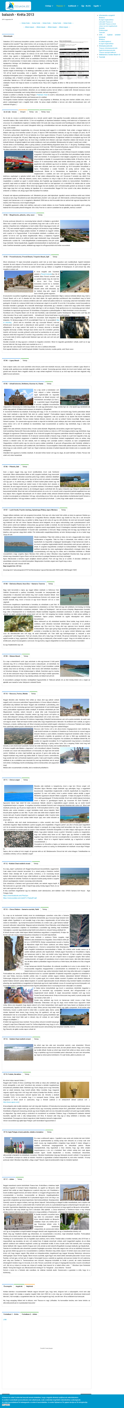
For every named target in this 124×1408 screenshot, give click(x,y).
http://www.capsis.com (11, 1102)
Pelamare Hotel (42, 95)
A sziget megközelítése (106, 20)
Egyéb (96, 6)
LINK (5, 1320)
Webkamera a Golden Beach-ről (109, 55)
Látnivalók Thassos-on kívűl (107, 24)
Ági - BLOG (86, 6)
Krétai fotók (36, 23)
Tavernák (102, 32)
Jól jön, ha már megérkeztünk (108, 26)
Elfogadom (6, 1405)
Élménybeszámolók (105, 46)
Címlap (48, 6)
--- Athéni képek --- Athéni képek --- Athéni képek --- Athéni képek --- (46, 27)
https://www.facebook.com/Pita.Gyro (15, 896)
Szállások (72, 6)
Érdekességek (103, 30)
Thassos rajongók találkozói (107, 52)
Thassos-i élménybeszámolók (108, 48)
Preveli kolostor (46, 274)
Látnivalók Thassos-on (106, 22)
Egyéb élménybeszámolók (107, 50)
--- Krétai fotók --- (26, 23)
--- (41, 23)
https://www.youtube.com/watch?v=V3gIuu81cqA (20, 898)
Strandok (102, 28)
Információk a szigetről (107, 15)
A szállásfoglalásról (105, 41)
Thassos (59, 6)
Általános (102, 17)
